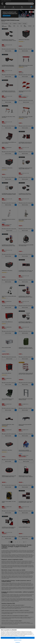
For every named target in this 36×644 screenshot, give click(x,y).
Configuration (17, 642)
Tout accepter (17, 637)
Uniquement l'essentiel (17, 640)
